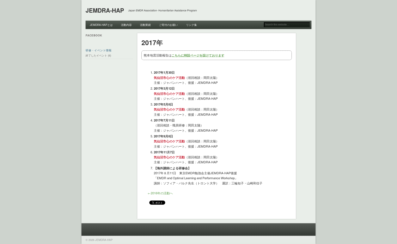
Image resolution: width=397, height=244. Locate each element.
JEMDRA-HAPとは (101, 25)
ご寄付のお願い (168, 25)
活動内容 (126, 25)
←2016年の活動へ (160, 193)
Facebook (94, 35)
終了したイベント (96, 55)
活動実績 (145, 25)
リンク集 (191, 25)
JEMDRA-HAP (105, 10)
